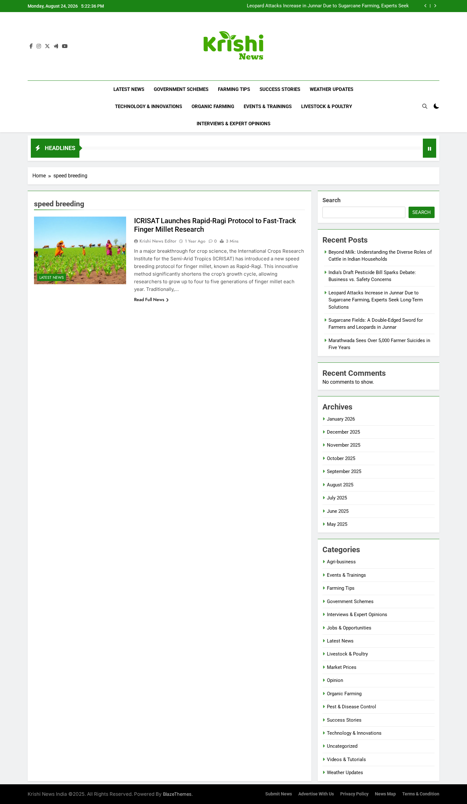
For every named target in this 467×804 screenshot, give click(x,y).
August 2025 (340, 485)
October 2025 (341, 458)
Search (331, 200)
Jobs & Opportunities (349, 628)
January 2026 (341, 419)
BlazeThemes (177, 794)
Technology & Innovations (148, 106)
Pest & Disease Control (351, 707)
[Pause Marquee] (429, 148)
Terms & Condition (420, 794)
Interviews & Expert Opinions (233, 124)
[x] (47, 46)
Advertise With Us (316, 794)
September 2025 (344, 471)
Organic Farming (213, 106)
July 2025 (337, 498)
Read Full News (149, 299)
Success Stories (280, 89)
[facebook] (31, 46)
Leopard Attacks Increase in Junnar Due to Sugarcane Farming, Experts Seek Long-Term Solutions (328, 6)
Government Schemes (181, 89)
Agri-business (341, 562)
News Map (385, 794)
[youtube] (65, 46)
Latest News (128, 89)
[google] (56, 46)
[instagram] (39, 46)
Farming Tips (234, 89)
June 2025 (338, 511)
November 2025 (343, 445)
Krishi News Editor (157, 241)
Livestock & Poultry (326, 106)
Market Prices (341, 667)
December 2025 (343, 432)
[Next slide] (435, 6)
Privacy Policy (354, 794)
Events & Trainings (268, 106)
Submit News (278, 794)
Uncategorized (342, 746)
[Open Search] (424, 106)
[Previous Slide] (425, 6)
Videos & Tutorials (346, 759)
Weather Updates (331, 89)
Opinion (335, 680)
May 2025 (337, 524)
